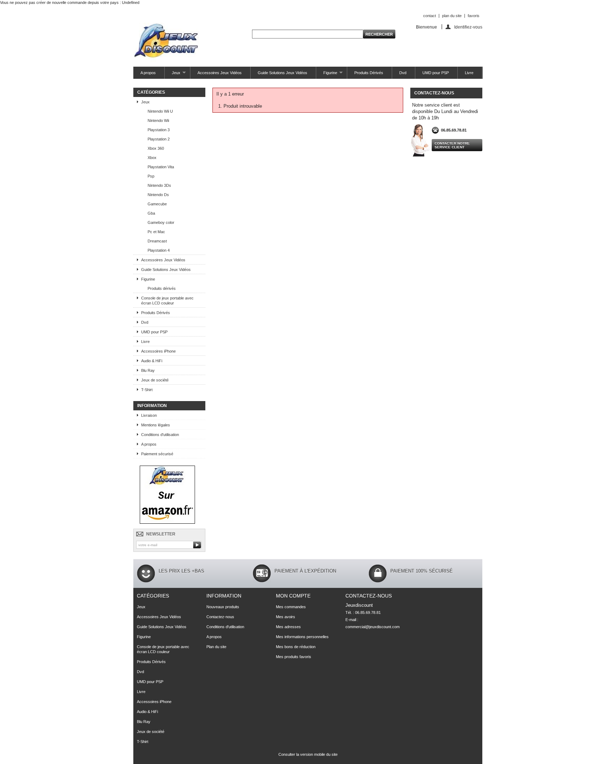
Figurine (326, 75)
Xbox (152, 157)
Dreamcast (157, 241)
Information (152, 405)
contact (429, 16)
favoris (473, 16)
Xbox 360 (156, 148)
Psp (151, 176)
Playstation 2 (159, 139)
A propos (148, 73)
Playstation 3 (159, 130)
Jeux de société (155, 380)
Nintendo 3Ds (159, 185)
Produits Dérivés (368, 73)
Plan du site (216, 647)
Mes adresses (288, 627)
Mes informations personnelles (302, 637)
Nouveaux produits (222, 607)
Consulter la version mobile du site (308, 754)
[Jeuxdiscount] (166, 43)
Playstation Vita (161, 167)
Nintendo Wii (158, 120)
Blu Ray (148, 370)
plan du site (452, 16)
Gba (151, 213)
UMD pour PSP (435, 73)
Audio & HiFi (151, 361)
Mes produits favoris (293, 657)
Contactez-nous (220, 617)
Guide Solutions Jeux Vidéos (282, 73)
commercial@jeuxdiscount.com (372, 627)
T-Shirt (147, 390)
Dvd (402, 73)
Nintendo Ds (158, 195)
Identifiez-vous (468, 27)
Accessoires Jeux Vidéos (219, 73)
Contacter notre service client (452, 145)
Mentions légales (155, 425)
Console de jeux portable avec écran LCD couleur (167, 300)
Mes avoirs (285, 617)
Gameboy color (161, 222)
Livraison (149, 415)
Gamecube (157, 204)
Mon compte (293, 596)
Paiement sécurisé (157, 454)
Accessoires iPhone (158, 351)
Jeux (172, 75)
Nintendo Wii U (160, 111)
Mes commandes (291, 607)
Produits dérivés (162, 288)
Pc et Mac (156, 232)
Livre (469, 73)
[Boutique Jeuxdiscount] (167, 522)
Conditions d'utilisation (160, 434)
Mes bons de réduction (295, 647)
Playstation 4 (159, 250)
